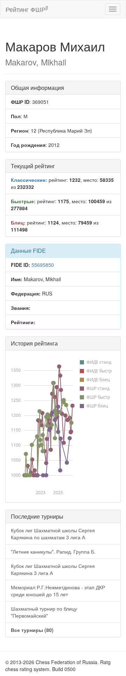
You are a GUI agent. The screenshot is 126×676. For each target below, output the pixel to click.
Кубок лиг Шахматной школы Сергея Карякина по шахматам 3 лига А (53, 534)
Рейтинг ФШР (27, 9)
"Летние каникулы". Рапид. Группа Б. (53, 551)
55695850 (42, 264)
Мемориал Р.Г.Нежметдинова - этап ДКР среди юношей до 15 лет (58, 591)
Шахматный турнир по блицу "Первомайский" (44, 612)
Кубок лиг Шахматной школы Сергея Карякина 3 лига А (53, 569)
